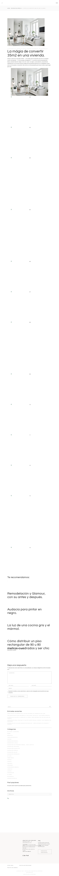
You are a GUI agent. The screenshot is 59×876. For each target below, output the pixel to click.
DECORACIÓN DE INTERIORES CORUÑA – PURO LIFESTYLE (20, 744)
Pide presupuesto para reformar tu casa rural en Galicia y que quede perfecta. (28, 715)
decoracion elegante (19, 648)
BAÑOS (9, 733)
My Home (9, 774)
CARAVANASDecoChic (12, 737)
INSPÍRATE (9, 763)
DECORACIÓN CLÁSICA (12, 742)
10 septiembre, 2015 (11, 48)
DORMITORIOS (10, 757)
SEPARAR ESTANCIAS (12, 778)
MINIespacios (35, 48)
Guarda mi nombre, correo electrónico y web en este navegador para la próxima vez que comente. (28, 692)
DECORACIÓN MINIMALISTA (13, 748)
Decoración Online (12, 752)
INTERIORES (29, 48)
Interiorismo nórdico (13, 767)
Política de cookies (12, 867)
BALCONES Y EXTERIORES (13, 731)
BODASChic (10, 735)
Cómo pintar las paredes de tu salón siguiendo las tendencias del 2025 (26, 713)
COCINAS (9, 739)
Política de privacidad (25, 865)
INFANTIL (9, 761)
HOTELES (9, 759)
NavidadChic (10, 776)
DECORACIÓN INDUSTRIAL (13, 746)
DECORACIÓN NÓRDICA (16, 8)
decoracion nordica (11, 650)
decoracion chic (10, 648)
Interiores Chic (44, 48)
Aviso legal (10, 865)
